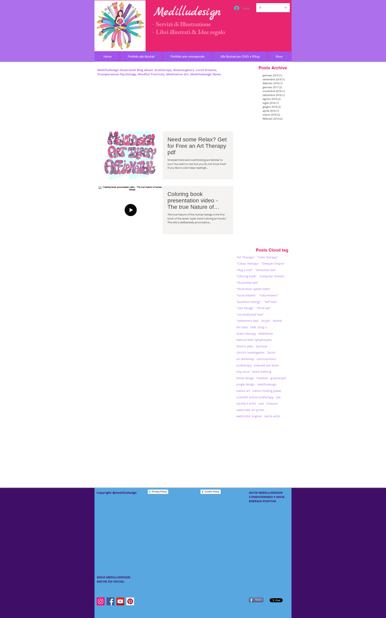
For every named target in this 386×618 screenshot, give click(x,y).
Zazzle (271, 352)
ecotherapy (244, 365)
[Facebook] (110, 601)
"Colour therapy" (247, 263)
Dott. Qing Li (258, 327)
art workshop (245, 359)
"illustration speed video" (253, 289)
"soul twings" (245, 308)
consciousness (266, 359)
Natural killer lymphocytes (254, 340)
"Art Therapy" (245, 257)
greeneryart (278, 378)
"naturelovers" (268, 295)
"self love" (270, 302)
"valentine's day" (247, 321)
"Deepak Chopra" (273, 263)
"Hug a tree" (244, 270)
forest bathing (261, 372)
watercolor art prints (250, 410)
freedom (262, 378)
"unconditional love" (250, 314)
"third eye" (264, 308)
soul (261, 403)
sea (278, 397)
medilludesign (266, 384)
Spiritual (261, 346)
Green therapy (246, 333)
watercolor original (249, 416)
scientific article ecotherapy (254, 397)
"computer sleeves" (272, 276)
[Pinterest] (130, 601)
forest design (245, 378)
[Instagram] (101, 601)
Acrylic (266, 321)
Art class (242, 327)
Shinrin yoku (244, 346)
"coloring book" (246, 276)
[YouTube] (120, 601)
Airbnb (277, 321)
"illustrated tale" (247, 283)
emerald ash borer (266, 365)
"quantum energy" (248, 302)
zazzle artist (272, 416)
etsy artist (243, 372)
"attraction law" (265, 270)
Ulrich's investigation (250, 352)
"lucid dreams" (246, 295)
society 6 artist (246, 403)
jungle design (245, 384)
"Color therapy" (267, 257)
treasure (272, 403)
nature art (243, 391)
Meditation (265, 333)
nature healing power (267, 391)
